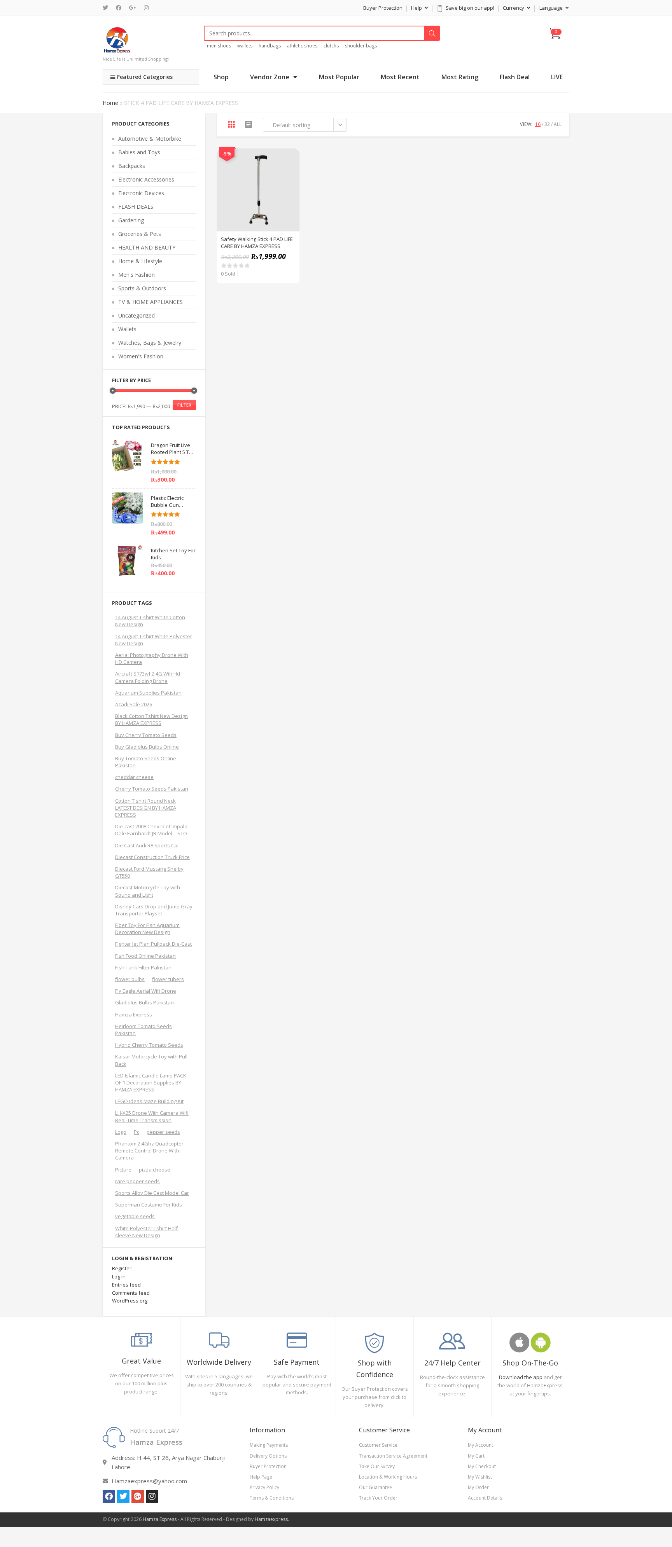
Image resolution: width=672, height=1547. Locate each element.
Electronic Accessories (146, 179)
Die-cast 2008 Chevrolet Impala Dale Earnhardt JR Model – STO (151, 830)
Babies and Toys (139, 152)
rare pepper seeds (137, 1181)
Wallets (127, 329)
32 (547, 124)
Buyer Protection (382, 7)
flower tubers (168, 979)
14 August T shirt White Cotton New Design (150, 621)
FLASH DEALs (135, 206)
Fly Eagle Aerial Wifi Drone (145, 990)
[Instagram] (146, 8)
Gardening (131, 220)
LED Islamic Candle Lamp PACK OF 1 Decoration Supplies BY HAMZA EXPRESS (150, 1082)
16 (538, 124)
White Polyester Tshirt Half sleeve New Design (146, 1232)
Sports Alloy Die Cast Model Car (152, 1192)
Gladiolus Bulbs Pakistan (144, 1002)
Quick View (289, 158)
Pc (136, 1131)
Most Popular (339, 77)
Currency (514, 7)
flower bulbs (130, 979)
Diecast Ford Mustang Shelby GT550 (149, 872)
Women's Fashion (140, 356)
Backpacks (131, 165)
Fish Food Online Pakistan (145, 955)
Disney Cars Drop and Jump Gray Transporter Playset (153, 910)
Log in (119, 1276)
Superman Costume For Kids (148, 1204)
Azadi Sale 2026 (133, 704)
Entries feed (126, 1284)
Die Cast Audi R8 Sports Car (147, 845)
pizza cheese (154, 1169)
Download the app (520, 1377)
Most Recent (400, 77)
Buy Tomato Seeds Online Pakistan (145, 762)
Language (551, 7)
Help (417, 7)
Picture (123, 1169)
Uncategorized (136, 315)
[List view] (248, 124)
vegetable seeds (135, 1216)
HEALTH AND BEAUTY (146, 247)
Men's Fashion (136, 274)
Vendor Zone (269, 77)
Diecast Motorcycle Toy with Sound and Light (147, 891)
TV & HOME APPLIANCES (150, 302)
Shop (221, 77)
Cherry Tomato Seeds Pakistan (151, 788)
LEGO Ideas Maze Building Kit (149, 1101)
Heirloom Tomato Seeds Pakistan (143, 1030)
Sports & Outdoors (142, 288)
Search (432, 33)
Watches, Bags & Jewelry (149, 342)
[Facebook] (118, 8)
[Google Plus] (132, 8)
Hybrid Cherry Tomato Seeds (149, 1044)
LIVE (557, 77)
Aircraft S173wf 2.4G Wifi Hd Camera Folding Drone (147, 677)
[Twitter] (107, 8)
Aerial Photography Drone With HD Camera (151, 658)
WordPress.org (129, 1300)
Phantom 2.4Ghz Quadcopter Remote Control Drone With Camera (149, 1150)
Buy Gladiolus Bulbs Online (147, 746)
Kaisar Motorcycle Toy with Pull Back (151, 1060)
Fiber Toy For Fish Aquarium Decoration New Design (147, 929)
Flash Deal (515, 77)
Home (110, 103)
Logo (120, 1131)
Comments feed (131, 1292)
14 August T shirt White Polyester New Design (153, 640)
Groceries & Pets (139, 233)
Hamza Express (133, 1014)
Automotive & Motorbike (149, 138)
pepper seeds (163, 1131)
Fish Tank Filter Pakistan (143, 967)
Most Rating (459, 77)
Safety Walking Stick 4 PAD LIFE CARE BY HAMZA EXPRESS (257, 243)
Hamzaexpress (271, 1519)
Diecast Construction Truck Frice (152, 857)
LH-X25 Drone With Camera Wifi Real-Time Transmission (152, 1116)
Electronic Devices (141, 193)
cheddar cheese (134, 777)
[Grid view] (231, 124)
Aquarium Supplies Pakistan (148, 692)
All (558, 124)
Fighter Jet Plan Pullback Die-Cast (153, 943)
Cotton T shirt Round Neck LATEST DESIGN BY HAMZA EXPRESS (145, 807)
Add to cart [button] (289, 178)
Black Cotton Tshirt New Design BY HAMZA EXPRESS (151, 719)
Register (121, 1268)
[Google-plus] (137, 1496)
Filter (184, 405)
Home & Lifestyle (140, 261)
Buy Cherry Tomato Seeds (146, 735)
